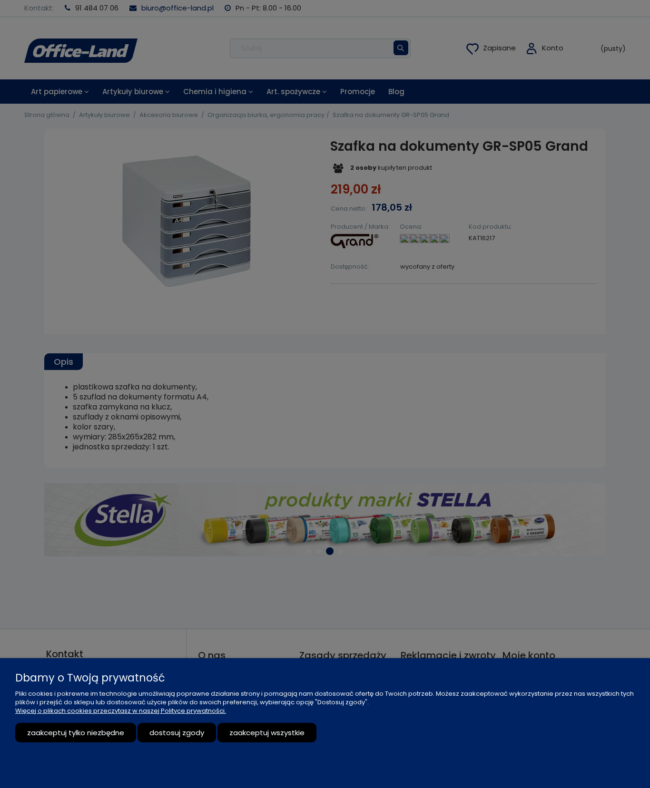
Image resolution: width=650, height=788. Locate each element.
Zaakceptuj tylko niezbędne (75, 733)
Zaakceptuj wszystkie (267, 733)
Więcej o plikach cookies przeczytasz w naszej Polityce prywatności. (120, 710)
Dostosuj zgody (176, 733)
